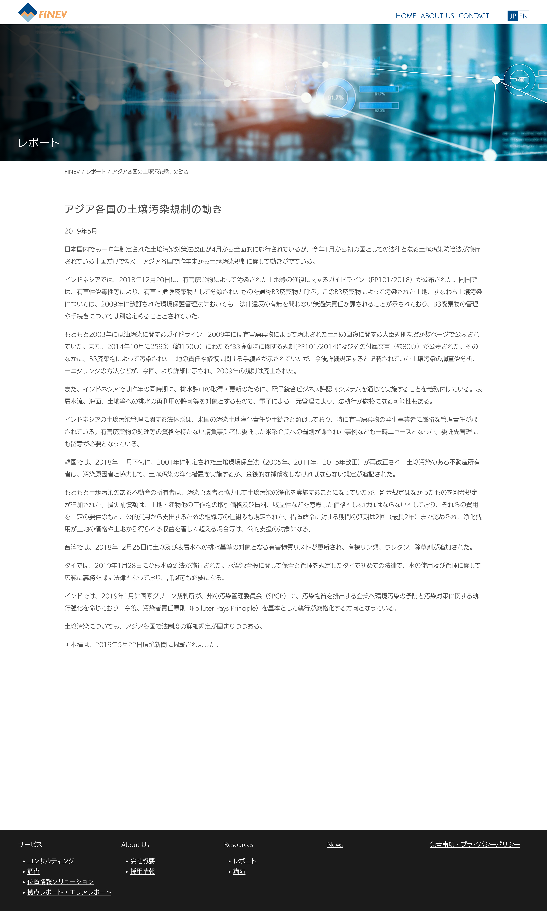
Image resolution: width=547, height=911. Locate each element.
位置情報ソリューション (60, 882)
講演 (239, 871)
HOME (406, 16)
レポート (245, 861)
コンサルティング (50, 861)
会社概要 (142, 861)
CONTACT (474, 16)
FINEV (43, 13)
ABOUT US (437, 16)
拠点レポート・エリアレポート (69, 892)
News (335, 844)
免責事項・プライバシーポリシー (475, 844)
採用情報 (142, 871)
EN (523, 16)
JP (513, 16)
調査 (33, 871)
